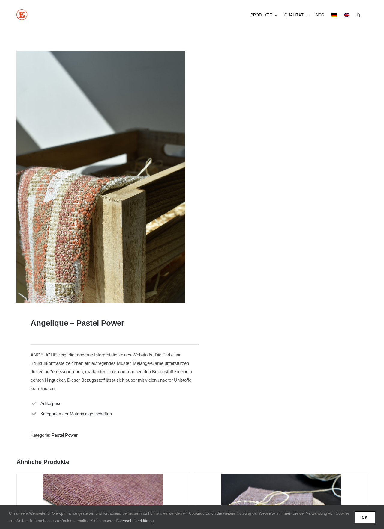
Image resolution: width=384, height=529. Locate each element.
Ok (365, 517)
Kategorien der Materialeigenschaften (76, 413)
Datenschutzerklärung (135, 521)
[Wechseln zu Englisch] (347, 14)
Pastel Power (65, 435)
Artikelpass (50, 403)
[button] (358, 14)
